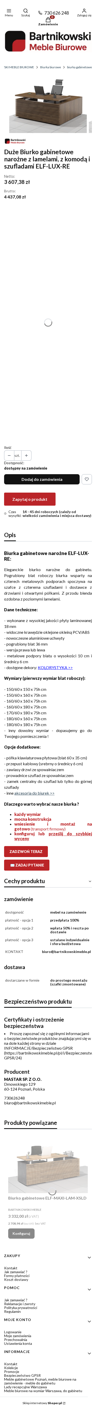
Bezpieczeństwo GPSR (22, 1375)
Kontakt (10, 1268)
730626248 (14, 1097)
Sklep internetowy (42, 1403)
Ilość (8, 447)
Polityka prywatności (20, 1307)
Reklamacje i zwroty (19, 1304)
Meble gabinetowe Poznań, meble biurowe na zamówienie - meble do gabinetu (40, 1381)
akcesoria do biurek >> (34, 793)
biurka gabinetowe (79, 67)
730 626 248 (56, 12)
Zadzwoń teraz (25, 851)
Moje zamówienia (17, 1336)
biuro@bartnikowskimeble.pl (30, 1102)
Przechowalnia (15, 1339)
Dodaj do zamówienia (42, 479)
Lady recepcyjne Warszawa (25, 1387)
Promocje (11, 1371)
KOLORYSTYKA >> (55, 667)
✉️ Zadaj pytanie (26, 865)
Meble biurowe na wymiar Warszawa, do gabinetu (43, 1391)
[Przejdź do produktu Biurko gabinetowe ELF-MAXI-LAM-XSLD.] (48, 1163)
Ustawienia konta (18, 1343)
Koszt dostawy (16, 1279)
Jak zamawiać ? (15, 1272)
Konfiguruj (21, 1233)
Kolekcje (11, 1368)
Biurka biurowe (50, 67)
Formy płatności (16, 1275)
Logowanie (13, 1332)
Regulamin (12, 1311)
